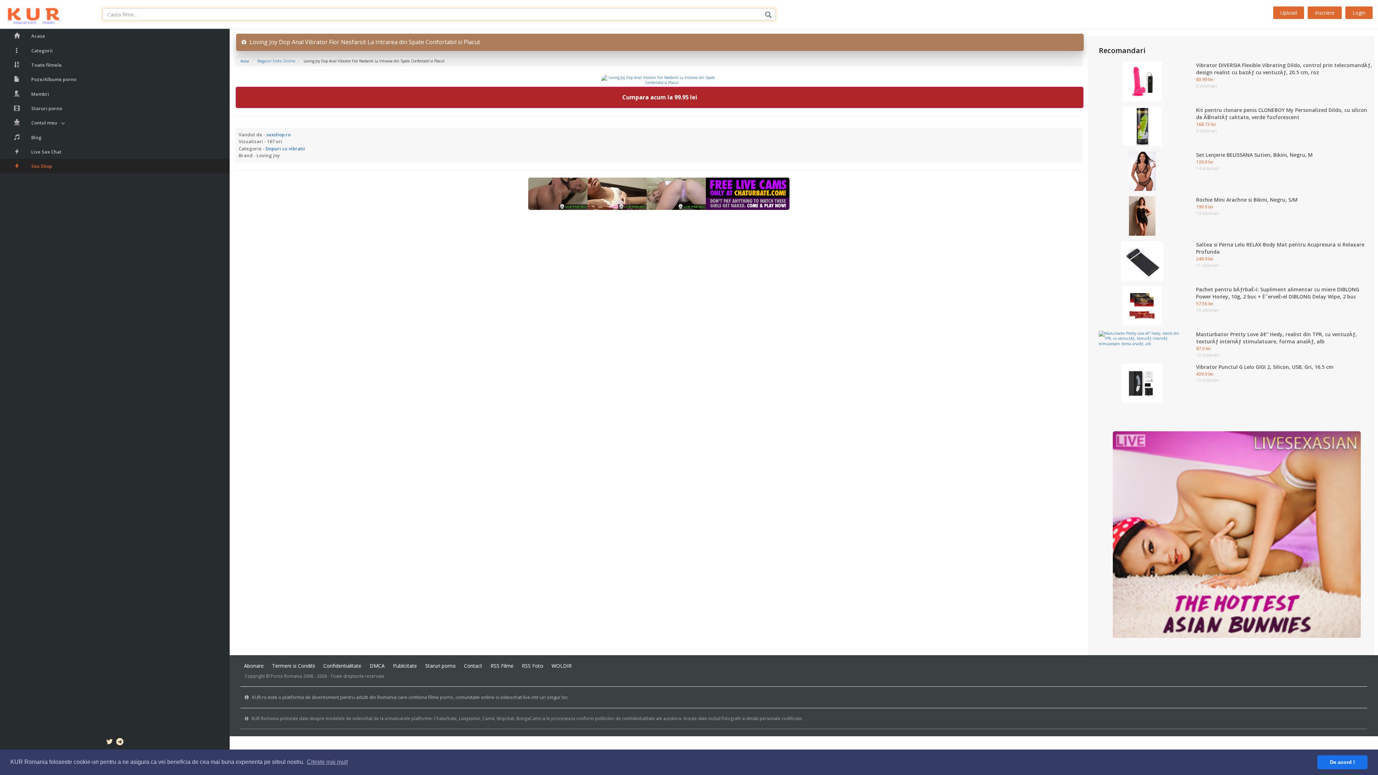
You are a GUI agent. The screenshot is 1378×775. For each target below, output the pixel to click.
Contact (473, 665)
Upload (1288, 12)
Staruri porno (46, 108)
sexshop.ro (278, 134)
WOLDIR (562, 665)
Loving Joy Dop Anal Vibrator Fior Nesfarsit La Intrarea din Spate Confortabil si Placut (363, 42)
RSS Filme (502, 665)
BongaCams (528, 718)
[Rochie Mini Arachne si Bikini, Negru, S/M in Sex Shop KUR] (1142, 215)
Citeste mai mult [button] (327, 762)
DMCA (377, 665)
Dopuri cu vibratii (285, 148)
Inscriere (1325, 12)
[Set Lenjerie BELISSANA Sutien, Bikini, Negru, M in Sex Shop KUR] (1142, 170)
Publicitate (405, 665)
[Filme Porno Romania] (30, 14)
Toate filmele (46, 65)
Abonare (254, 665)
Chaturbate (445, 718)
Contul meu (44, 122)
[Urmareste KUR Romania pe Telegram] (119, 742)
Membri (40, 94)
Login (1359, 12)
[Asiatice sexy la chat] (1237, 534)
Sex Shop (41, 166)
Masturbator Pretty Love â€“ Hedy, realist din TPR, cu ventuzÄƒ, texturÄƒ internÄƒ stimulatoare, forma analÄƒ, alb (1276, 338)
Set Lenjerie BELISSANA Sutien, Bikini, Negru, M (1254, 154)
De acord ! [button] (1342, 762)
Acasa (38, 36)
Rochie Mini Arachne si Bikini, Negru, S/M (1247, 199)
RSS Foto (532, 665)
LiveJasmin (469, 718)
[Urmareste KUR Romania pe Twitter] (109, 742)
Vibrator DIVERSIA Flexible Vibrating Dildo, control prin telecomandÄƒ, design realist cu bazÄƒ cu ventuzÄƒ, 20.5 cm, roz (1284, 69)
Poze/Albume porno (53, 79)
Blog (36, 137)
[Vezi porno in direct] (658, 193)
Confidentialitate (342, 665)
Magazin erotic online (276, 61)
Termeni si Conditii (293, 665)
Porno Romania (286, 676)
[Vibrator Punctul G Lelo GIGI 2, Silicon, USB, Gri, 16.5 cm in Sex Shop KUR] (1142, 382)
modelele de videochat (348, 718)
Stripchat (505, 718)
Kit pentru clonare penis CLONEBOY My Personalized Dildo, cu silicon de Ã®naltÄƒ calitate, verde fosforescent (1281, 114)
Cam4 (488, 718)
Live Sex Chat (46, 152)
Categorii (42, 50)
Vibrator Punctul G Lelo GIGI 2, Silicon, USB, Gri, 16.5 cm (1265, 366)
